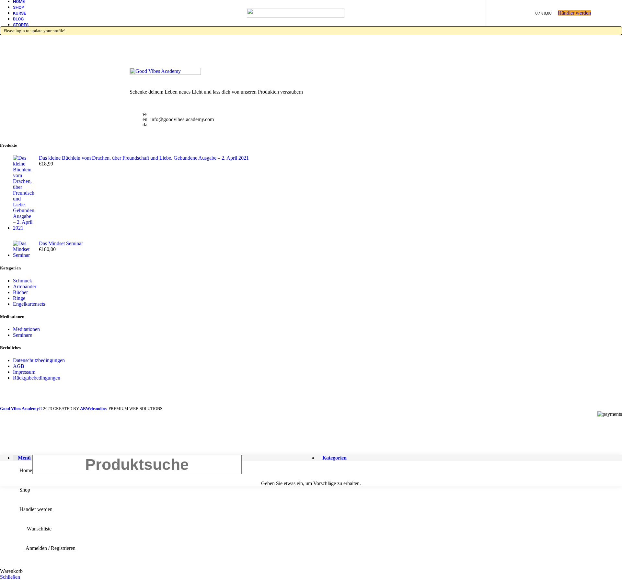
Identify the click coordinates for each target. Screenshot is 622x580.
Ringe (19, 298)
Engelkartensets (29, 304)
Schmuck (22, 280)
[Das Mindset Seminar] (23, 249)
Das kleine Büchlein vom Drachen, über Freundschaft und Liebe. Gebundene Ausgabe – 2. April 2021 (144, 158)
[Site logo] (295, 16)
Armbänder (24, 286)
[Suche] (507, 12)
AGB (18, 366)
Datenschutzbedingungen (39, 360)
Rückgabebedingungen (36, 378)
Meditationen (26, 329)
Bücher (20, 292)
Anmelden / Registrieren (50, 548)
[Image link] (165, 73)
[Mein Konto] (495, 12)
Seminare (22, 335)
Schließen (10, 577)
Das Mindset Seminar (61, 243)
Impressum (24, 372)
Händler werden (574, 13)
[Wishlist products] (518, 12)
